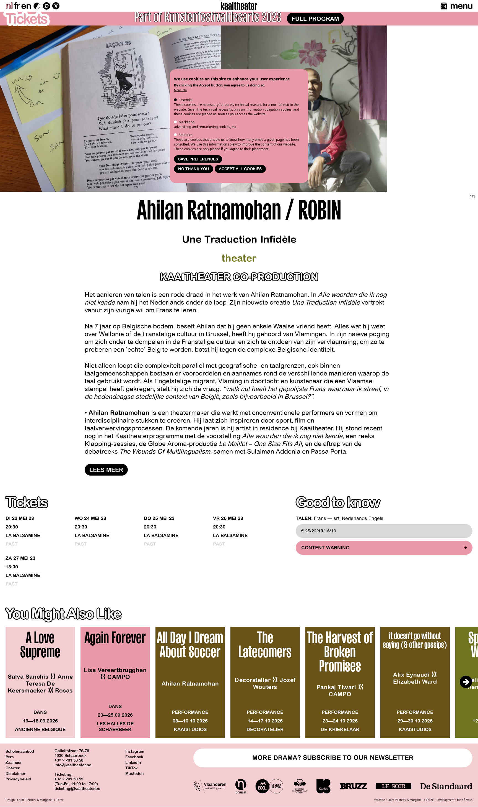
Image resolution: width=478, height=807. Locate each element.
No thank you (193, 169)
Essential (186, 100)
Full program (315, 18)
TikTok (131, 768)
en (26, 6)
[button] (465, 682)
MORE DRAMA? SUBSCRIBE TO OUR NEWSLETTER (333, 758)
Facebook (134, 757)
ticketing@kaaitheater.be (77, 788)
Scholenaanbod (20, 751)
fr (17, 6)
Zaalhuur (14, 762)
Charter (13, 768)
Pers (10, 757)
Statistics (186, 134)
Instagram (134, 751)
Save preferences (198, 159)
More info (180, 90)
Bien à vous (464, 800)
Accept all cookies (240, 169)
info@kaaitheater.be (72, 765)
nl (9, 6)
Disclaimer (15, 773)
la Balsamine (23, 535)
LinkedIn (133, 762)
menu (461, 6)
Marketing (186, 122)
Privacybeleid (18, 779)
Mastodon (134, 773)
